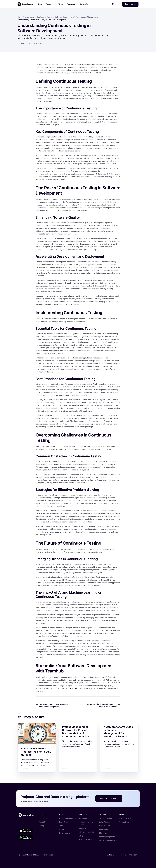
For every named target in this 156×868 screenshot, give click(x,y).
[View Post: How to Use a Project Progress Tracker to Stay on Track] (37, 733)
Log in (117, 4)
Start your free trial (69, 688)
